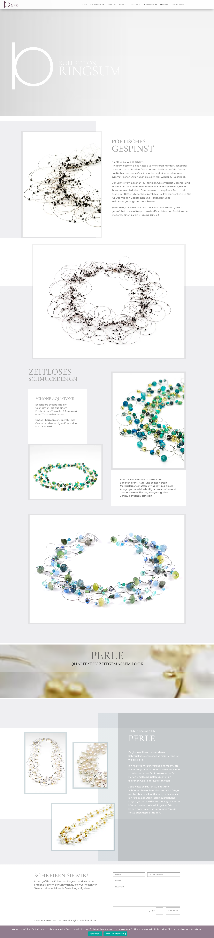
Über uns (164, 5)
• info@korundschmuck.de (82, 920)
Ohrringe (134, 5)
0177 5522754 (60, 920)
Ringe (121, 5)
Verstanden (95, 933)
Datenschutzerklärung (115, 933)
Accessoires (149, 5)
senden (174, 910)
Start (85, 5)
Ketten (110, 5)
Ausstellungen (177, 5)
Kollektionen (95, 5)
